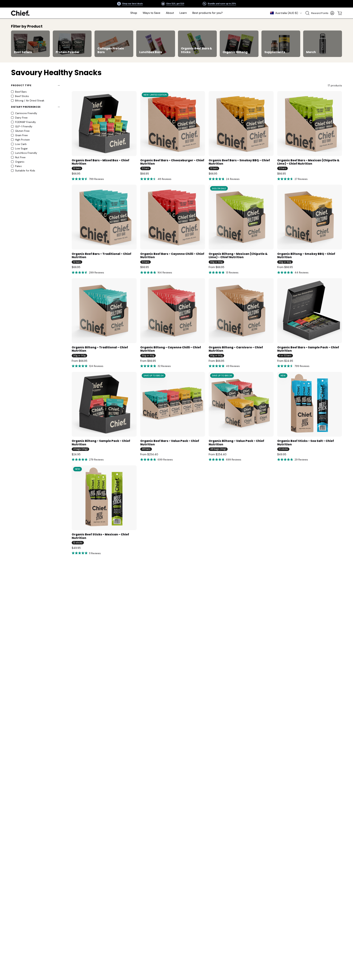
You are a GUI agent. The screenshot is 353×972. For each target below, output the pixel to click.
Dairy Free (21, 117)
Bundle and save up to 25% (222, 3)
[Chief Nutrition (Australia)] (20, 13)
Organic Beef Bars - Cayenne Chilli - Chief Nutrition (172, 255)
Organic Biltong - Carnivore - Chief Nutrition (236, 349)
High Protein (22, 139)
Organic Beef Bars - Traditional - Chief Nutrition (101, 255)
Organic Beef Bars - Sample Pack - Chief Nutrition (308, 349)
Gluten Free (22, 130)
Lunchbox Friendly (26, 153)
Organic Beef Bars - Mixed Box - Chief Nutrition (100, 162)
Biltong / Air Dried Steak (29, 100)
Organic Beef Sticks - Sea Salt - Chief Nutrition (305, 442)
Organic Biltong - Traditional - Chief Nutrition (100, 349)
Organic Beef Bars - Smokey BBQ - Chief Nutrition (239, 162)
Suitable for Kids (25, 170)
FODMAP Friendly (25, 122)
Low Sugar (21, 148)
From (216, 267)
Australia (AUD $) (286, 13)
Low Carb (21, 144)
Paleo (18, 166)
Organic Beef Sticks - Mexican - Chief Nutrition (100, 536)
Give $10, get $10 (175, 3)
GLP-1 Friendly (23, 126)
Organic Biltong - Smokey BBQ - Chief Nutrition (306, 255)
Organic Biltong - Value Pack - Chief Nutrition (236, 442)
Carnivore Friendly (26, 113)
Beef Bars (21, 91)
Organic (19, 161)
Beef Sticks (22, 96)
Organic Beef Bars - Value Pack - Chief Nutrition (169, 442)
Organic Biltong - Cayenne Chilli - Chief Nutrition (170, 349)
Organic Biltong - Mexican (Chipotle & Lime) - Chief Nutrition (238, 255)
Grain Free (21, 135)
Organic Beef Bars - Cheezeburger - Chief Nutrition (172, 162)
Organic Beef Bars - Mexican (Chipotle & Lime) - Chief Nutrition (308, 162)
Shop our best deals (132, 3)
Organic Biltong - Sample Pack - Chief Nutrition (101, 442)
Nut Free (20, 157)
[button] (151, 13)
